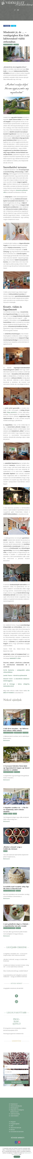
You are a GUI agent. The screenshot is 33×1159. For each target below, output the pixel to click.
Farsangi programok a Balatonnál (13, 1033)
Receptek (18, 890)
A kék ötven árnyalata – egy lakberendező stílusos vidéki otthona (16, 729)
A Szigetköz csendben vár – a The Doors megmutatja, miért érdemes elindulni (15, 809)
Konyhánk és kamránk (9, 890)
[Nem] (31, 1152)
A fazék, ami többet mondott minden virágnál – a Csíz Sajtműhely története (16, 966)
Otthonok (16, 44)
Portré (10, 813)
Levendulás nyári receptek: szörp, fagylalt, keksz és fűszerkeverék (16, 887)
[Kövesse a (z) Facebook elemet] (16, 1142)
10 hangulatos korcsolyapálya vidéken (14, 1028)
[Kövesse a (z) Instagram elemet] (19, 1142)
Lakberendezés (18, 732)
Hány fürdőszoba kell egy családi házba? (15, 971)
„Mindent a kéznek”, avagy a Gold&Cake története (12, 848)
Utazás (15, 813)
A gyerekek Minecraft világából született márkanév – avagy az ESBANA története (15, 976)
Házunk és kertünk (8, 44)
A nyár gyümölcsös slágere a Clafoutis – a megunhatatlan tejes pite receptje (16, 925)
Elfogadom (16, 1156)
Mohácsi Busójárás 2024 (10, 1030)
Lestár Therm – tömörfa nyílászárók (15, 675)
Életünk (5, 813)
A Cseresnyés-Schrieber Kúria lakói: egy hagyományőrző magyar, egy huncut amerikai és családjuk (16, 768)
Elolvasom (6, 740)
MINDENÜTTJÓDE (15, 658)
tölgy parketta (12, 412)
